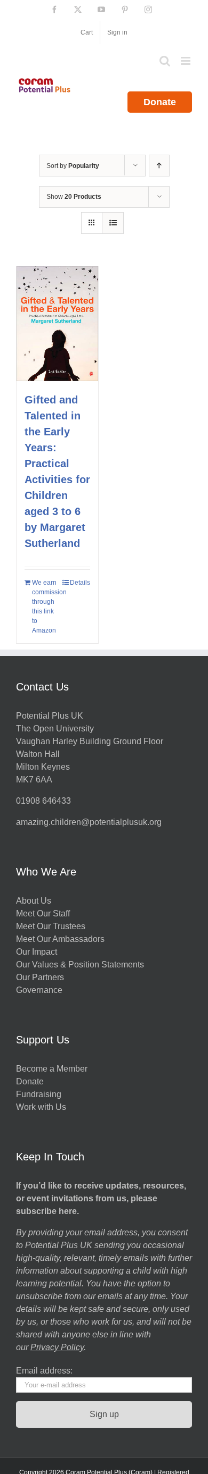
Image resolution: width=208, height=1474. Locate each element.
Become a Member (51, 1068)
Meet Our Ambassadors (60, 939)
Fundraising (38, 1094)
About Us (33, 900)
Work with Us (41, 1106)
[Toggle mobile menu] (186, 60)
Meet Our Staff (43, 913)
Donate (159, 102)
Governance (39, 990)
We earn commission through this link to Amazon (44, 606)
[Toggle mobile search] (164, 60)
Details (80, 582)
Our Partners (40, 977)
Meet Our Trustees (50, 926)
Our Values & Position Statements (80, 964)
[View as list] (112, 223)
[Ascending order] (159, 165)
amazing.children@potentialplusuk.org (89, 822)
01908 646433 (43, 800)
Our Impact (37, 951)
